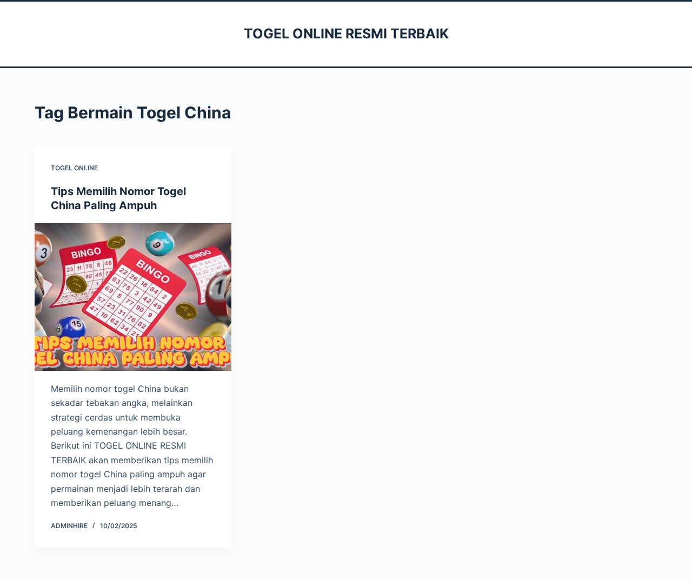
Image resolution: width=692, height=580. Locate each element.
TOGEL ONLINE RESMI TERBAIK (346, 33)
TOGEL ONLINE (74, 168)
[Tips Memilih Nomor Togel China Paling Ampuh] (133, 297)
